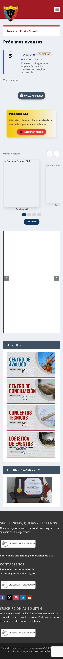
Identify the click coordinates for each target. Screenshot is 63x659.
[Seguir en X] (9, 597)
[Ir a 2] (29, 214)
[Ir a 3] (34, 214)
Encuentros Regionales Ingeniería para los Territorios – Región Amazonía (34, 68)
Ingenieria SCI (40, 647)
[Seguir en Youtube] (29, 597)
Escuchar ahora (33, 131)
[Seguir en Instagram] (16, 597)
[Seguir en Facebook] (2, 597)
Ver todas (31, 221)
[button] (56, 278)
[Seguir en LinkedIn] (23, 597)
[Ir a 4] (39, 214)
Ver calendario (11, 80)
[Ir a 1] (24, 214)
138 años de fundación (45, 651)
